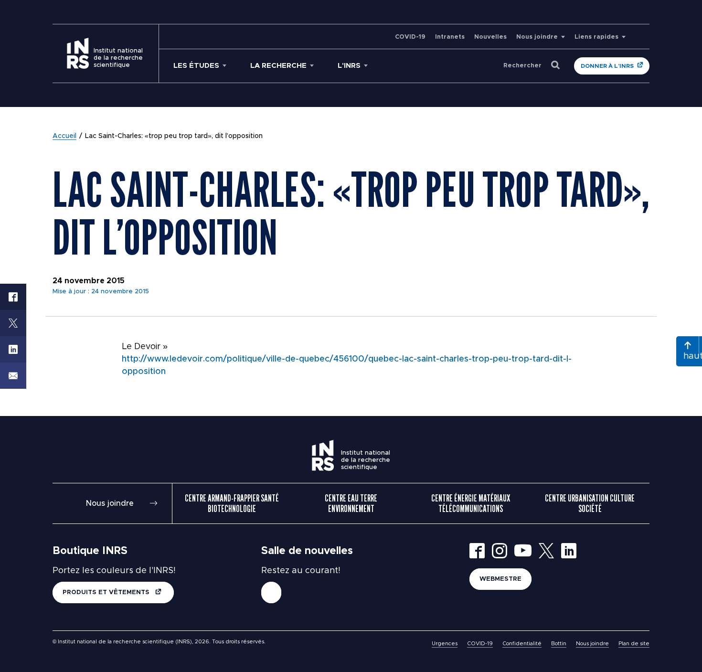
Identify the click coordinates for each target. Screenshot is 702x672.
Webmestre (500, 579)
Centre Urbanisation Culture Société (590, 503)
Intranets (450, 37)
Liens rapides (596, 37)
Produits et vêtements (107, 592)
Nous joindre (537, 37)
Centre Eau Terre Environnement (351, 503)
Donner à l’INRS (607, 66)
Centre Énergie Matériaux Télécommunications (470, 503)
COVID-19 (410, 37)
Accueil (64, 136)
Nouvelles (490, 37)
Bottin (558, 643)
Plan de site (633, 643)
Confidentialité (522, 643)
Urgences (444, 643)
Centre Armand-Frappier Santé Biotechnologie (232, 503)
